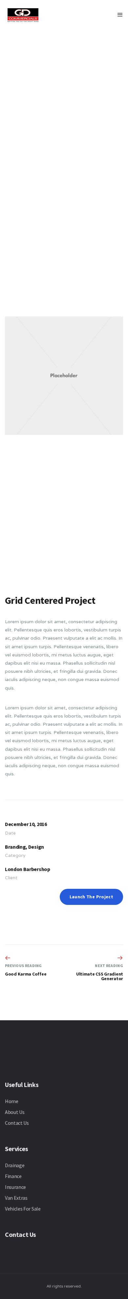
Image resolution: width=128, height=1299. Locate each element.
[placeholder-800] (64, 376)
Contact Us (17, 1123)
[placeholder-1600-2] (64, 247)
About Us (14, 1112)
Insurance (15, 1187)
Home (11, 1101)
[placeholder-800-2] (64, 504)
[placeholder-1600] (64, 119)
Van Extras (16, 1197)
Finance (13, 1176)
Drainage (14, 1165)
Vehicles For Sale (23, 1208)
